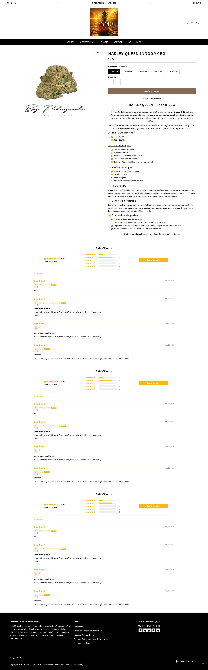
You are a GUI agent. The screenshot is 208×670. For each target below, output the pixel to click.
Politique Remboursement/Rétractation (91, 639)
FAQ (129, 42)
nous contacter (172, 234)
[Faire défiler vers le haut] (203, 663)
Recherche (78, 626)
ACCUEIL (71, 42)
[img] (39, 281)
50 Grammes (157, 71)
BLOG (138, 42)
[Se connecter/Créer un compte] (192, 23)
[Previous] (57, 3)
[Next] (150, 3)
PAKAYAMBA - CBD (34, 664)
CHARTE (104, 42)
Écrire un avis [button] (153, 260)
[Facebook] (5, 3)
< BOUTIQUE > (87, 42)
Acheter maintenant (152, 98)
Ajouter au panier (151, 91)
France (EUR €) (184, 661)
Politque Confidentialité (84, 635)
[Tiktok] (11, 3)
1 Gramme (114, 71)
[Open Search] (188, 23)
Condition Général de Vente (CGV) (88, 631)
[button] (91, 254)
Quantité (112, 77)
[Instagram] (8, 3)
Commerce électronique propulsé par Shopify (63, 664)
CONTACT (118, 42)
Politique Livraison (82, 643)
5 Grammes (127, 71)
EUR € (198, 3)
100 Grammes (172, 71)
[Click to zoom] (98, 52)
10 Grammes (142, 71)
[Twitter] (14, 3)
